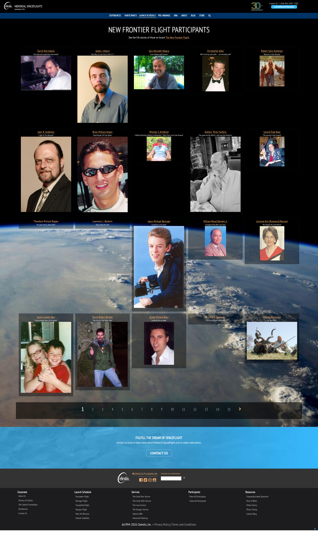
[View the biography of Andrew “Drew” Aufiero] (215, 175)
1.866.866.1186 (151, 473)
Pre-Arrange (164, 15)
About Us (22, 496)
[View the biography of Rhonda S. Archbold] (159, 149)
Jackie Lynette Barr (46, 317)
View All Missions (82, 513)
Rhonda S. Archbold (159, 132)
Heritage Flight (81, 500)
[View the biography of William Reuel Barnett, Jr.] (215, 241)
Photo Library (251, 509)
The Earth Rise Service (141, 496)
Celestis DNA (138, 513)
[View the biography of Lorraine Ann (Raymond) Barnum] (272, 243)
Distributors (23, 509)
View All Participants (197, 496)
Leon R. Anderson (46, 132)
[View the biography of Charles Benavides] (272, 341)
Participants (131, 15)
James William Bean (159, 317)
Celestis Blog (251, 513)
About (184, 15)
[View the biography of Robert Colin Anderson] (272, 71)
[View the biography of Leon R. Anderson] (46, 175)
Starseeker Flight (82, 496)
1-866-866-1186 (286, 3)
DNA (176, 15)
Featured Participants (197, 500)
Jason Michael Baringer (159, 221)
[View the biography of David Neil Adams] (46, 73)
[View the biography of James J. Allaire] (102, 90)
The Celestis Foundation (28, 504)
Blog (193, 15)
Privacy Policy (162, 524)
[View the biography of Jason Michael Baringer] (159, 267)
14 (217, 409)
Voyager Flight (81, 509)
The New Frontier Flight (177, 37)
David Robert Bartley (102, 317)
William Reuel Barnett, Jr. (215, 221)
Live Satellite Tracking (284, 7)
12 (195, 409)
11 (183, 409)
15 (229, 409)
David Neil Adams (46, 51)
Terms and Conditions (184, 524)
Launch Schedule (147, 15)
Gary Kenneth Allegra (159, 51)
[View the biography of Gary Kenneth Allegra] (159, 73)
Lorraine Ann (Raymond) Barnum (272, 221)
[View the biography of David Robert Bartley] (102, 355)
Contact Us (273, 3)
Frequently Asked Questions (257, 496)
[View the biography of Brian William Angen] (102, 175)
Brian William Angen (102, 132)
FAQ (296, 3)
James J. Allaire (103, 51)
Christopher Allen (215, 51)
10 (172, 409)
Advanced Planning (140, 518)
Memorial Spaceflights (28, 6)
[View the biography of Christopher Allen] (215, 74)
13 (206, 409)
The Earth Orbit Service (142, 500)
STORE (202, 15)
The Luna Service (139, 505)
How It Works (251, 500)
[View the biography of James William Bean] (159, 344)
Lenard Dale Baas (272, 132)
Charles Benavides (272, 317)
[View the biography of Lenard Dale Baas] (272, 152)
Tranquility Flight (82, 505)
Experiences (115, 15)
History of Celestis (26, 500)
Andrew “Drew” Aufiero (215, 132)
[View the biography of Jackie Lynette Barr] (46, 358)
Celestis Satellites (82, 518)
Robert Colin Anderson (272, 51)
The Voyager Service (140, 509)
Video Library (251, 505)
